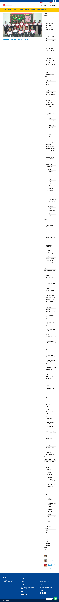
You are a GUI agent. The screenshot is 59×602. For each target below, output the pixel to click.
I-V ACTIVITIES (49, 27)
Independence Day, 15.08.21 (51, 353)
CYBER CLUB (48, 69)
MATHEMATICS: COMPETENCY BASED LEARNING (52, 476)
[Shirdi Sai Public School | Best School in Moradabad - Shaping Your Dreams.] (8, 5)
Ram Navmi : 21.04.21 (50, 299)
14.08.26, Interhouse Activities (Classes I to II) (52, 565)
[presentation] (4, 25)
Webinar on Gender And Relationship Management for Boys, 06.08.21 (51, 343)
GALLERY (38, 9)
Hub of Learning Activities (50, 235)
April (47, 530)
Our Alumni (43, 9)
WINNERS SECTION (50, 74)
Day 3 (50, 179)
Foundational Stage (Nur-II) (50, 146)
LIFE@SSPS (14, 9)
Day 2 (50, 177)
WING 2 (50, 2)
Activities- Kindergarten (50, 258)
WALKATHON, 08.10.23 (52, 162)
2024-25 (46, 76)
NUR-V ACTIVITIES (49, 25)
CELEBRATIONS (49, 86)
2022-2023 (46, 219)
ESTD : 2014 (51, 6)
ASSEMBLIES (48, 106)
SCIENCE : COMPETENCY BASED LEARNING (52, 508)
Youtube (24, 594)
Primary (47, 467)
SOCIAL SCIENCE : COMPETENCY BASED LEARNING (52, 513)
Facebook (22, 594)
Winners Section (49, 111)
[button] (20, 36)
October (47, 541)
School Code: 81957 (52, 5)
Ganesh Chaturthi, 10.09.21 (51, 367)
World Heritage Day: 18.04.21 (51, 297)
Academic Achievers (49, 233)
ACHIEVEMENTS (20, 9)
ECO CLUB (48, 38)
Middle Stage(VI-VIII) (49, 144)
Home (5, 9)
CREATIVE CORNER (50, 36)
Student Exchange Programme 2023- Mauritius (51, 168)
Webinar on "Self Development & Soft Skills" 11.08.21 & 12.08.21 (51, 360)
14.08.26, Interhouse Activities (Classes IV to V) (52, 560)
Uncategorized (47, 549)
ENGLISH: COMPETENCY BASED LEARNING (52, 471)
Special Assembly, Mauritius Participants (52, 187)
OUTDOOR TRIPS (49, 48)
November (48, 543)
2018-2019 (46, 547)
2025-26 (46, 46)
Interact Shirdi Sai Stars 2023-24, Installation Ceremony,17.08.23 (50, 158)
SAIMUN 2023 (50, 190)
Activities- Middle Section (50, 260)
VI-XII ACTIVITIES (49, 29)
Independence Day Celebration (51, 556)
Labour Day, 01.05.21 (50, 309)
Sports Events (48, 228)
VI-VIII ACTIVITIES (49, 102)
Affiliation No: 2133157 (52, 4)
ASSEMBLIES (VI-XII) (50, 21)
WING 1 (41, 2)
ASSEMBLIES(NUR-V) (50, 23)
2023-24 (46, 108)
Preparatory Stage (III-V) (50, 148)
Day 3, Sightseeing (52, 199)
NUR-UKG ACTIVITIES (50, 98)
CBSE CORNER (27, 9)
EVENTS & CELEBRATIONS (51, 64)
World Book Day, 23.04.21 (50, 303)
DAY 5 (50, 183)
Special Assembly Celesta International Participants (52, 212)
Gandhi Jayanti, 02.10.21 (50, 376)
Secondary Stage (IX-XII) (50, 142)
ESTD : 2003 (42, 6)
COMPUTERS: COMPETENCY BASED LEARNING (52, 488)
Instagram (26, 594)
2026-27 (46, 15)
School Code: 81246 (43, 5)
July (47, 534)
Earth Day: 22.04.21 (49, 301)
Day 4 (50, 181)
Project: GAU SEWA (49, 155)
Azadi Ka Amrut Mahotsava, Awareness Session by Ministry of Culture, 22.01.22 (51, 431)
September (48, 539)
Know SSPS (9, 9)
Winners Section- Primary (50, 277)
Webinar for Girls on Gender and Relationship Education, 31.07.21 (51, 338)
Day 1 (50, 217)
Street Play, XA (52, 127)
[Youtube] (55, 1)
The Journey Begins (52, 192)
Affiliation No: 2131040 (43, 4)
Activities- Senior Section (50, 262)
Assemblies (48, 243)
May (47, 532)
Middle (47, 494)
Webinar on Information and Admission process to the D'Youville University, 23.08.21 (50, 458)
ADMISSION (33, 9)
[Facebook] (53, 1)
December (48, 545)
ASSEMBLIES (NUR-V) (50, 60)
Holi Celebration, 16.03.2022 (51, 454)
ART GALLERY (49, 418)
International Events (49, 164)
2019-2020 (46, 528)
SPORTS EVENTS (49, 92)
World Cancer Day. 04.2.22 (50, 441)
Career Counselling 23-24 (50, 150)
